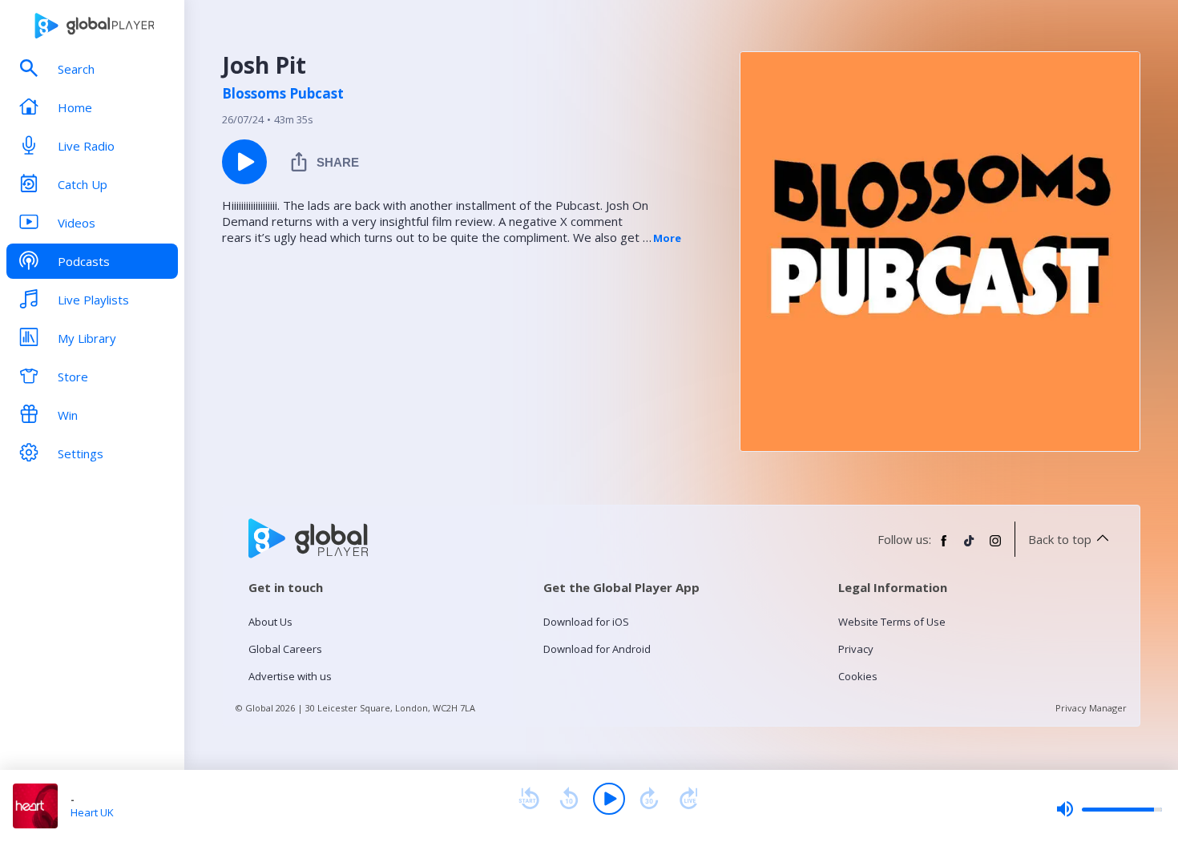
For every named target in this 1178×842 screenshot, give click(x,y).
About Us (270, 621)
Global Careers (285, 649)
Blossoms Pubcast (283, 94)
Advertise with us (290, 676)
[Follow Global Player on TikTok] (969, 547)
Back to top (1059, 539)
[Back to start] (529, 799)
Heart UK (92, 812)
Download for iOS (586, 621)
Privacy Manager (1091, 708)
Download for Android (597, 649)
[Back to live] (689, 799)
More (667, 238)
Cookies (857, 676)
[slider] (1109, 809)
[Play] (609, 799)
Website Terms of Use (892, 621)
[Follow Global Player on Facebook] (944, 547)
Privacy (855, 649)
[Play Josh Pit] (244, 161)
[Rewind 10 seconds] (569, 799)
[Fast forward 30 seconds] (649, 799)
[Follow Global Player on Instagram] (995, 547)
